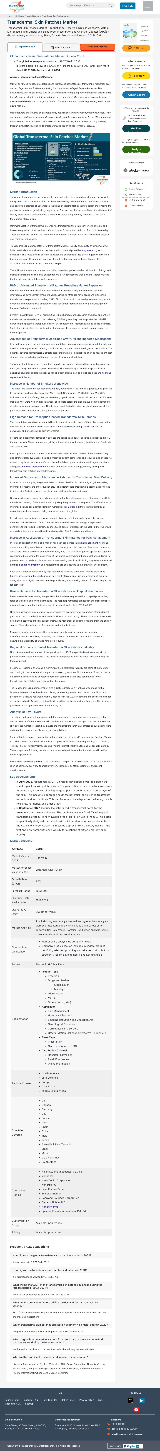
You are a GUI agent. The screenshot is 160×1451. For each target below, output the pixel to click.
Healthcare (19, 16)
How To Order (50, 1400)
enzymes (86, 250)
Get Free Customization (136, 129)
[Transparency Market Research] (16, 6)
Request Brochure (97, 46)
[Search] (110, 5)
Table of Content (62, 47)
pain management (88, 542)
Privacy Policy (86, 1400)
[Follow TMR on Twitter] (130, 1399)
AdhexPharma (50, 1206)
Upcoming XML (13, 1403)
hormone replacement (33, 466)
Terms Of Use (12, 1400)
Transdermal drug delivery (64, 201)
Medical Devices (33, 16)
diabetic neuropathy (29, 564)
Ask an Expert (136, 94)
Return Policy (68, 1400)
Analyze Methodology (136, 150)
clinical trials (68, 506)
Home (10, 16)
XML (100, 1400)
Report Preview (26, 46)
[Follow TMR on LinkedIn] (142, 1399)
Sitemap (29, 1403)
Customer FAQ (30, 1400)
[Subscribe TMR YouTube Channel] (136, 1408)
